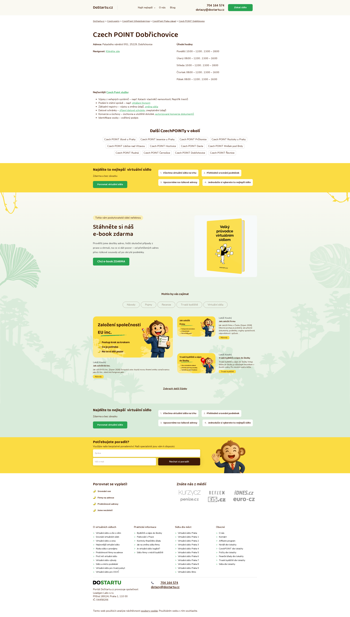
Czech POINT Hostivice (163, 146)
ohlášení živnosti (141, 103)
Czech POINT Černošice (157, 152)
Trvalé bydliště (189, 304)
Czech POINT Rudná (127, 152)
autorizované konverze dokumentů (174, 114)
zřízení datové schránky (132, 110)
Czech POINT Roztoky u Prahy (229, 139)
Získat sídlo (240, 7)
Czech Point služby (117, 92)
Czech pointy (113, 21)
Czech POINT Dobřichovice (192, 21)
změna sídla (151, 106)
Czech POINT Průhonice (193, 139)
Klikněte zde (113, 51)
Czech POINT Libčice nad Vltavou (126, 146)
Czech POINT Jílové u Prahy (119, 139)
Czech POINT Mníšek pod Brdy (225, 146)
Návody (131, 304)
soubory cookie (149, 610)
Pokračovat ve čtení (133, 369)
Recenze (166, 304)
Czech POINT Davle (192, 146)
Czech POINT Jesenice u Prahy (158, 139)
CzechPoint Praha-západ (164, 21)
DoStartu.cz (103, 8)
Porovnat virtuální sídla (110, 184)
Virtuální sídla (215, 304)
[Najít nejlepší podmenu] (154, 7)
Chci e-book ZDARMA (111, 261)
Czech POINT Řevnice (222, 152)
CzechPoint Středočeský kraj (136, 21)
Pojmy (148, 304)
